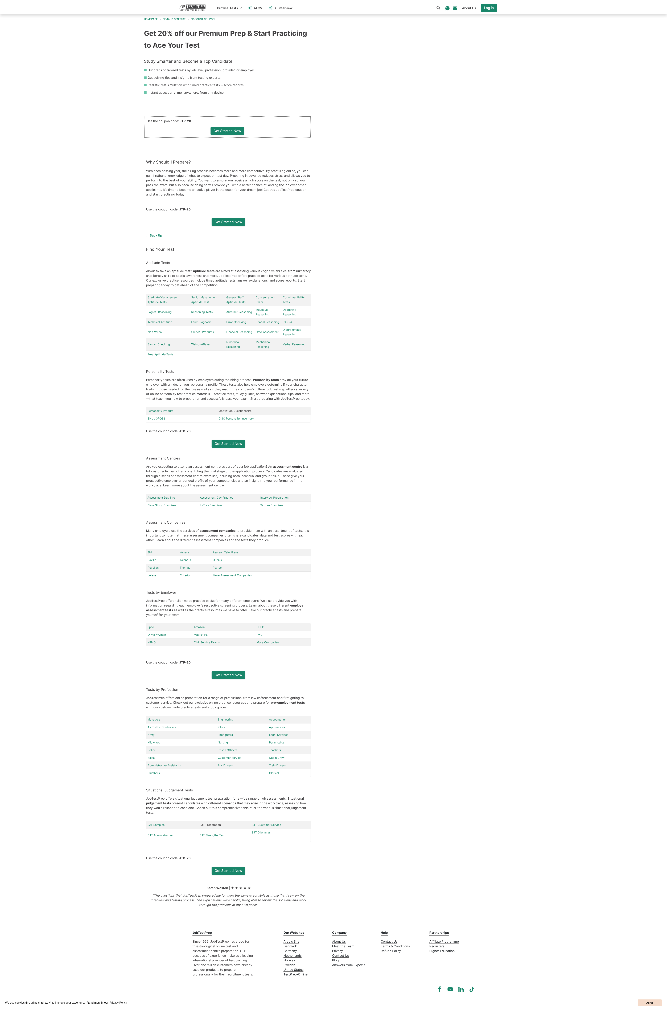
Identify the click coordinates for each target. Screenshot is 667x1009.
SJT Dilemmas (261, 832)
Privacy (337, 951)
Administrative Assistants (164, 765)
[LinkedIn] (461, 989)
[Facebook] (439, 989)
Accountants (277, 719)
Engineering (225, 719)
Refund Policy (391, 951)
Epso (150, 627)
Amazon (199, 627)
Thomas (185, 567)
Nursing (223, 742)
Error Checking (236, 322)
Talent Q (185, 560)
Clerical (274, 773)
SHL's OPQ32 (156, 418)
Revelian (153, 567)
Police (152, 750)
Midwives (154, 742)
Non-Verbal (155, 332)
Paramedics (276, 742)
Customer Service (229, 757)
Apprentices (277, 727)
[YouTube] (450, 989)
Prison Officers (227, 750)
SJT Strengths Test (212, 835)
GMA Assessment (267, 332)
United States (293, 969)
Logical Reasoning (160, 312)
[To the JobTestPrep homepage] (192, 7)
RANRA (287, 322)
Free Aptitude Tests (160, 354)
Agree (649, 1002)
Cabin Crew (277, 757)
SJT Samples (155, 825)
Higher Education (442, 951)
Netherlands (292, 955)
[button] (229, 8)
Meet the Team (343, 946)
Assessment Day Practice (216, 497)
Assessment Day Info (161, 497)
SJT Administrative (160, 835)
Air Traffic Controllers (162, 727)
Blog (335, 960)
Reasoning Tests (202, 312)
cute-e (152, 575)
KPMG (152, 642)
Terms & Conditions (395, 946)
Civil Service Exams (207, 642)
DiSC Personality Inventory (236, 418)
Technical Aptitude (160, 322)
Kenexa (184, 552)
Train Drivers (277, 765)
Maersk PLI (201, 634)
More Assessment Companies (232, 575)
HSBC (260, 627)
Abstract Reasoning (239, 312)
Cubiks (217, 560)
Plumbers (154, 773)
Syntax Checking (159, 344)
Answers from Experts (348, 965)
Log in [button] (489, 8)
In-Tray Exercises (211, 505)
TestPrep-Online (295, 974)
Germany (290, 951)
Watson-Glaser (201, 344)
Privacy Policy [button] (118, 1002)
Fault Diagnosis (201, 322)
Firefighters (225, 735)
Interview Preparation (274, 497)
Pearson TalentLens (225, 552)
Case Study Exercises (162, 505)
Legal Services (278, 735)
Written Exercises (271, 505)
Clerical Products (202, 332)
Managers (153, 719)
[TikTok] (472, 989)
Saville (152, 560)
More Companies (268, 642)
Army (151, 735)
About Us (339, 941)
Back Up (156, 235)
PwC (260, 634)
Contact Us (340, 955)
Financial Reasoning (239, 332)
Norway (289, 960)
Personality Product (160, 411)
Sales (151, 757)
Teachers (275, 750)
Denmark (290, 946)
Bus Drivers (225, 765)
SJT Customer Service (266, 825)
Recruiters (436, 946)
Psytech (218, 567)
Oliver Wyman (157, 634)
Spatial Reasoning (267, 322)
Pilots (221, 727)
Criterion (185, 575)
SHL (150, 552)
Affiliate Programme (444, 941)
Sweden (289, 965)
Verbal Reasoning (294, 344)
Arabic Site (291, 941)
